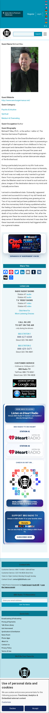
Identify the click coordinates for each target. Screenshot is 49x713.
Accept (35, 708)
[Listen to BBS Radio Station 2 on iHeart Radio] (25, 451)
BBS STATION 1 (24, 334)
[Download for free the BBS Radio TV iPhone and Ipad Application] (24, 393)
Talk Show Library (8, 625)
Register (30, 14)
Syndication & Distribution (11, 632)
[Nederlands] (46, 4)
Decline (13, 708)
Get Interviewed (7, 628)
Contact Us (6, 645)
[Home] (7, 34)
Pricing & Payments (9, 622)
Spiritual (5, 114)
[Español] (46, 22)
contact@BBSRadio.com (22, 579)
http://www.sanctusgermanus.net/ (16, 100)
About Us (5, 641)
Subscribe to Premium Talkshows (13, 14)
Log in (39, 14)
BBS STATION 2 (24, 346)
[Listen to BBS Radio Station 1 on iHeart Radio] (25, 437)
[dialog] (24, 696)
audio (29, 294)
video (29, 303)
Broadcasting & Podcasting (11, 619)
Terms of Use (6, 651)
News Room (6, 635)
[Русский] (46, 19)
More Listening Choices (24, 314)
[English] (46, 1)
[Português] (46, 16)
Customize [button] (6, 702)
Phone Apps (6, 638)
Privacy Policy (6, 648)
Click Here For (24, 311)
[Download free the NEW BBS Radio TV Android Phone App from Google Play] (24, 383)
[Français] (46, 7)
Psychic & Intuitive (9, 110)
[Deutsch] (46, 10)
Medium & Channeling (11, 118)
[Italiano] (46, 13)
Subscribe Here (25, 537)
